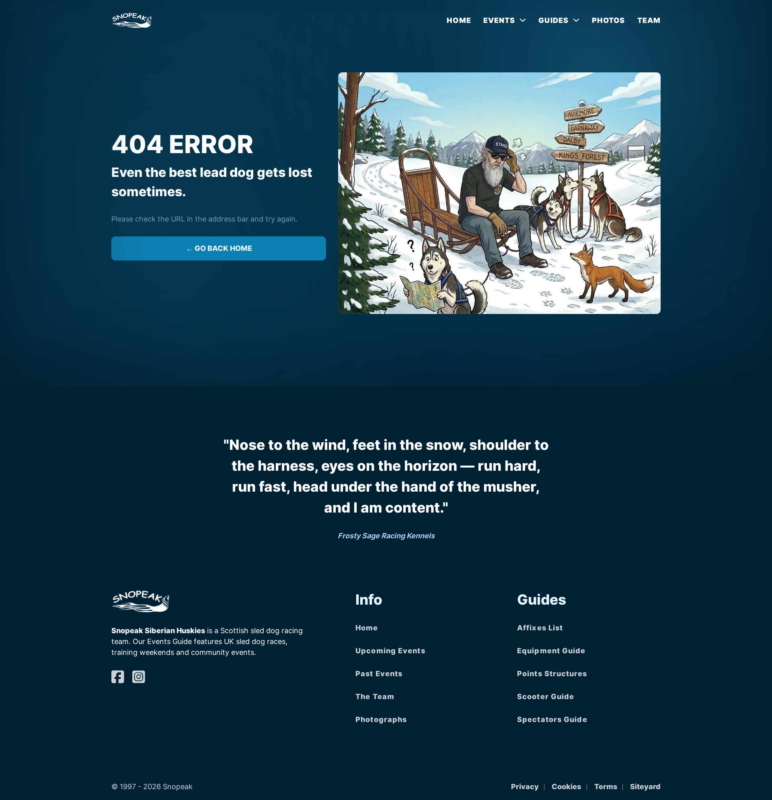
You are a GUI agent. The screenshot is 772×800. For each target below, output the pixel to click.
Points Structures (552, 673)
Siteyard (645, 786)
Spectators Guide (552, 719)
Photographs (381, 719)
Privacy (525, 786)
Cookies (566, 786)
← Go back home (219, 248)
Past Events (378, 673)
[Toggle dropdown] (522, 20)
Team (649, 20)
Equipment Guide (551, 650)
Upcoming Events (390, 650)
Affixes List (540, 628)
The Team (374, 696)
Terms (605, 786)
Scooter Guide (545, 696)
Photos (608, 20)
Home (459, 20)
